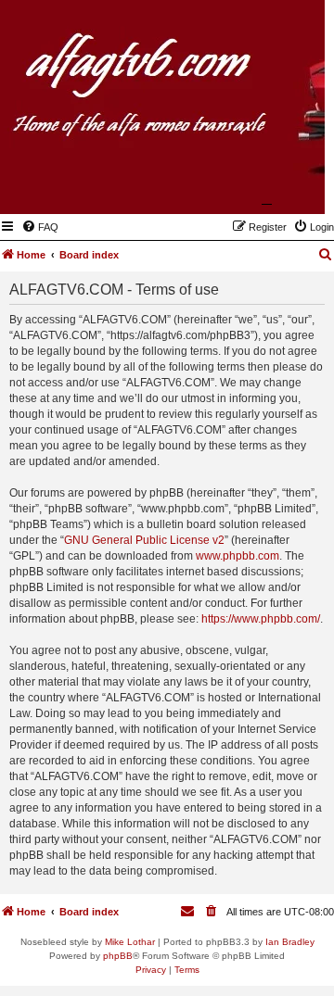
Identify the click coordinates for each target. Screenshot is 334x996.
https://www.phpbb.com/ (260, 618)
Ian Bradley (290, 942)
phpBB (118, 956)
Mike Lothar (130, 942)
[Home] (220, 187)
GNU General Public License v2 (144, 540)
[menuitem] (39, 227)
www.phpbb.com (237, 555)
